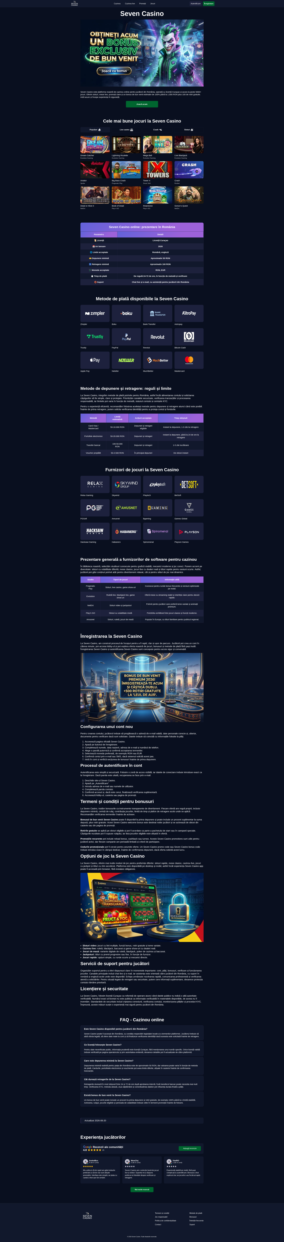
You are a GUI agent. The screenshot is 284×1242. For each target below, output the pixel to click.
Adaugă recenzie (190, 1148)
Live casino (124, 130)
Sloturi (187, 130)
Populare (93, 130)
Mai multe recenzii (142, 1189)
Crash (155, 130)
